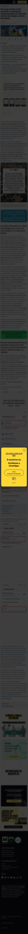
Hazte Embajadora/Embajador (14, 472)
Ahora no (14, 482)
